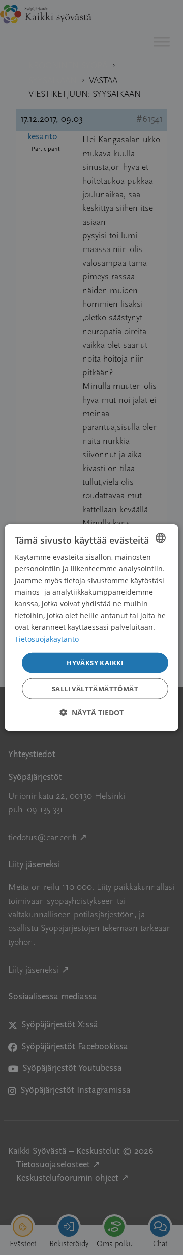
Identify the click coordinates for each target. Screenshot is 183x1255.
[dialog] (91, 627)
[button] (91, 713)
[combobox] (161, 537)
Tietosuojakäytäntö (47, 638)
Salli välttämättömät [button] (95, 688)
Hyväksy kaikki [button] (95, 662)
